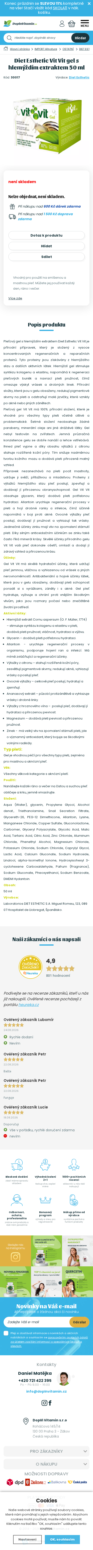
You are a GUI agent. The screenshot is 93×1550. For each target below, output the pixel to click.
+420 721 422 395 (35, 1380)
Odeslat (79, 1322)
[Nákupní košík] (71, 23)
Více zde (15, 298)
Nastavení (27, 1539)
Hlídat (46, 246)
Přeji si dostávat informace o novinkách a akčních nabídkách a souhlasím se (49, 1339)
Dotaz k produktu (46, 235)
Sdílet (46, 256)
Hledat (80, 38)
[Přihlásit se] (62, 23)
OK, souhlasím (62, 1539)
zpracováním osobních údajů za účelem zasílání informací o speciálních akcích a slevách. (49, 1342)
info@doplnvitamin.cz (46, 1391)
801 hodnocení (58, 975)
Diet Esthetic (79, 77)
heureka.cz (28, 1004)
